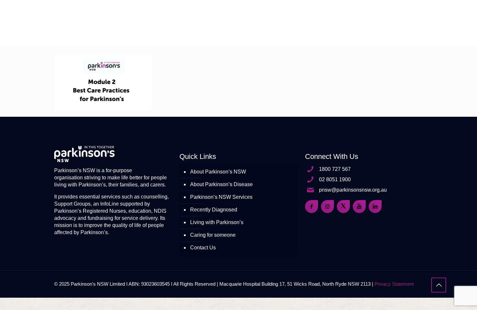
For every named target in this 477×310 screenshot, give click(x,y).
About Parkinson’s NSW (218, 171)
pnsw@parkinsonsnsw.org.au (353, 190)
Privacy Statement (394, 284)
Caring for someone (213, 235)
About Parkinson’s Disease (221, 184)
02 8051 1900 (335, 179)
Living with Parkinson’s (216, 222)
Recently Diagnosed (213, 209)
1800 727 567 (335, 169)
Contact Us (203, 247)
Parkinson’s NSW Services (221, 197)
